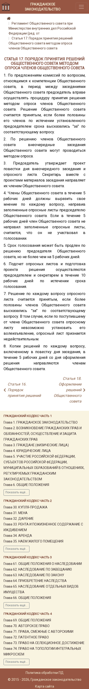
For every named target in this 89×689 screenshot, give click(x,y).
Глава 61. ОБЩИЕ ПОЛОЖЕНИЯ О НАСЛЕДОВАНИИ (43, 564)
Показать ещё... (16, 492)
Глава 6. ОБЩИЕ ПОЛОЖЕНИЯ (26, 485)
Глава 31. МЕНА (16, 513)
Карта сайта (44, 686)
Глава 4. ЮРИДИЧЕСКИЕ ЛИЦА (27, 451)
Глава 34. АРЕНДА (18, 535)
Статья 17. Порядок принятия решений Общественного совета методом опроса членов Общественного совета (41, 43)
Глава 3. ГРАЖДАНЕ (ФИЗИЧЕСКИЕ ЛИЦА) (36, 445)
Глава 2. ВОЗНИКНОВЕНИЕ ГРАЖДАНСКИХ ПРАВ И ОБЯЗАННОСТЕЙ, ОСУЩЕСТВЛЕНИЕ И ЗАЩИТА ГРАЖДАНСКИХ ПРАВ (43, 433)
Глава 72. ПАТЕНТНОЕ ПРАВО (26, 637)
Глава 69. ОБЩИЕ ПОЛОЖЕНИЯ (27, 620)
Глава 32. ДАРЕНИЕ (19, 518)
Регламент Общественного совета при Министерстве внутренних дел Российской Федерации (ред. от (42, 28)
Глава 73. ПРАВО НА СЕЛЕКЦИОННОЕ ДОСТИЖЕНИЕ (44, 643)
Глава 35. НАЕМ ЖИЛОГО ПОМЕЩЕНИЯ (33, 541)
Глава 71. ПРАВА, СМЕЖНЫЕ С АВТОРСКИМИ (38, 631)
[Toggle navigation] (81, 7)
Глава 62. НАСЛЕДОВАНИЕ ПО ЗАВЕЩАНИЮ (38, 569)
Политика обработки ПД (45, 673)
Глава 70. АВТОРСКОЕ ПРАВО (27, 626)
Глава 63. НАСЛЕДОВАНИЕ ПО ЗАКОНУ (34, 575)
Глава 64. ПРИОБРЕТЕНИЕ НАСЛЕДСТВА (35, 581)
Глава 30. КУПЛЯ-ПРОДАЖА (25, 507)
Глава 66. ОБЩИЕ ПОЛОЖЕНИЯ (27, 598)
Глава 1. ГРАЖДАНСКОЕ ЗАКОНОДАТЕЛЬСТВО (41, 422)
